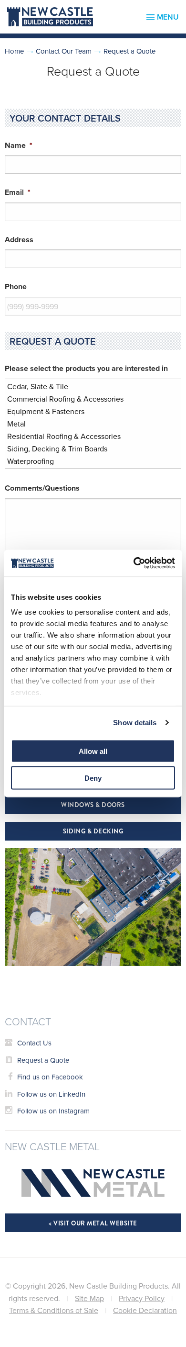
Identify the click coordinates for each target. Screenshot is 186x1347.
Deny (93, 778)
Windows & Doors (93, 804)
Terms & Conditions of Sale (53, 1310)
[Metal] (87, 423)
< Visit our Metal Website (93, 1223)
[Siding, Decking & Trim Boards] (87, 448)
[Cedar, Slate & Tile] (87, 386)
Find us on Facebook (50, 1077)
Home (14, 51)
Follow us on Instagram (53, 1111)
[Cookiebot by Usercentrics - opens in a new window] (134, 563)
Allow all (93, 751)
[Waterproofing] (87, 461)
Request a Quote (43, 1060)
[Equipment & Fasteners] (87, 411)
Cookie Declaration (145, 1310)
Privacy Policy (142, 1298)
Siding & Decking (93, 831)
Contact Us (34, 1043)
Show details (134, 722)
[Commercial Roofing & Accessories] (87, 399)
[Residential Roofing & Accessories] (87, 436)
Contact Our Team (64, 51)
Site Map (89, 1298)
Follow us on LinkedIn (51, 1094)
